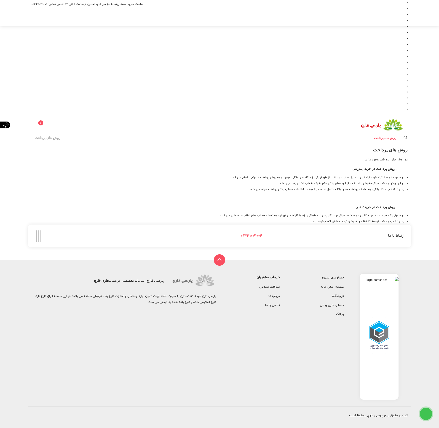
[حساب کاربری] (47, 124)
